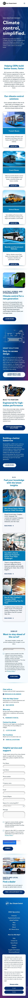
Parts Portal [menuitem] (14, 943)
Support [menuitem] (14, 947)
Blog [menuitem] (14, 922)
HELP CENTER (10, 705)
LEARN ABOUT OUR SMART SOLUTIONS (16, 374)
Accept (14, 988)
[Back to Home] (10, 3)
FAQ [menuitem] (14, 938)
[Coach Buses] (14, 169)
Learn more (10, 465)
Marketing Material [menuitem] (14, 952)
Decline (14, 992)
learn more (10, 319)
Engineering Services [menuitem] (14, 918)
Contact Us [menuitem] (14, 940)
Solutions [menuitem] (14, 915)
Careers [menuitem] (14, 945)
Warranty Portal (11, 717)
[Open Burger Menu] (24, 3)
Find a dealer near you (13, 892)
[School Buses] (14, 207)
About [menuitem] (14, 927)
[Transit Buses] (14, 130)
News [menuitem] (14, 924)
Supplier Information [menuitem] (14, 949)
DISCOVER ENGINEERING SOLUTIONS (14, 427)
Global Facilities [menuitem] (14, 920)
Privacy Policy (11, 671)
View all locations (13, 739)
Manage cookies (14, 984)
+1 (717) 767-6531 (11, 730)
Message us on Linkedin (13, 694)
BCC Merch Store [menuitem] (14, 929)
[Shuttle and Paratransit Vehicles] (14, 246)
